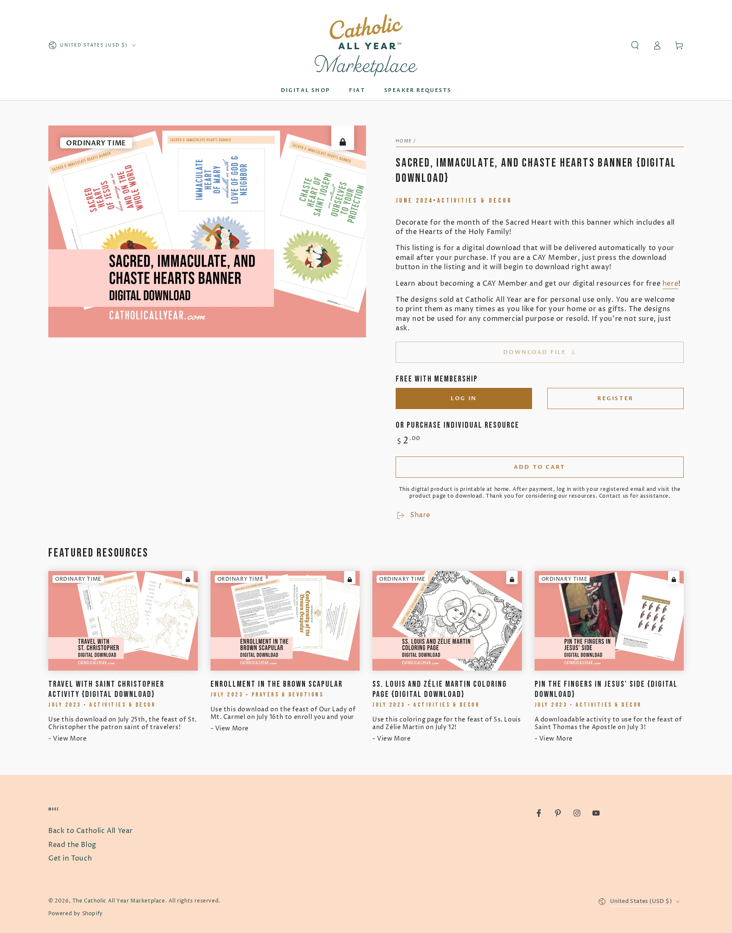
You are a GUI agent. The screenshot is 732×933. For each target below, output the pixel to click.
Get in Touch (70, 858)
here (670, 283)
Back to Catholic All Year (90, 831)
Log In (464, 398)
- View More (67, 739)
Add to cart (540, 467)
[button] (635, 45)
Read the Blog (72, 844)
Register (615, 398)
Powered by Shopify (75, 913)
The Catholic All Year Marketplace (118, 901)
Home (404, 141)
